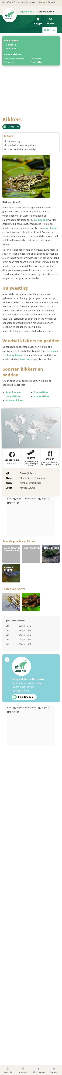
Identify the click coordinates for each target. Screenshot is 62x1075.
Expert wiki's (27, 11)
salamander (41, 219)
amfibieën (51, 228)
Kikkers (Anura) (27, 487)
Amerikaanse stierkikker (14, 58)
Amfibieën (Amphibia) (30, 482)
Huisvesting (14, 141)
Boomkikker (36, 58)
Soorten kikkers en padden (22, 149)
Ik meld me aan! (25, 697)
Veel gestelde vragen (26, 2)
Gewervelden (11, 40)
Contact (51, 2)
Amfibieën (12, 44)
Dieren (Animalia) (28, 473)
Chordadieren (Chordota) (32, 478)
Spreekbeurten (45, 11)
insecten (25, 359)
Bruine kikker (36, 62)
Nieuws (42, 2)
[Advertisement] (31, 83)
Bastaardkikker (10, 62)
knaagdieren (14, 355)
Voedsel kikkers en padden (22, 145)
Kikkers (12, 48)
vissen (53, 350)
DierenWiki (8, 2)
